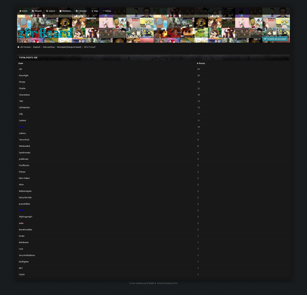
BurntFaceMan (25, 229)
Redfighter (24, 262)
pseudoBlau (24, 204)
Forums (37, 11)
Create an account (276, 39)
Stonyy (22, 82)
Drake (21, 236)
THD (21, 101)
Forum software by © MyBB (142, 283)
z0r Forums (25, 47)
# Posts (201, 63)
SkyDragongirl (25, 216)
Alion (21, 184)
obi (20, 69)
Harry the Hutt (25, 197)
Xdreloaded (24, 146)
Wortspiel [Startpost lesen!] (69, 47)
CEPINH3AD (24, 107)
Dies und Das (49, 47)
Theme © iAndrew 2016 (167, 283)
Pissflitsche (24, 165)
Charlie (22, 88)
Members (66, 11)
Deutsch (36, 47)
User (20, 63)
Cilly (21, 114)
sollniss (22, 133)
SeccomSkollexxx (27, 255)
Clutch (22, 274)
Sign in (257, 39)
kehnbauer (24, 242)
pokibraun (23, 159)
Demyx (22, 172)
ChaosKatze (24, 95)
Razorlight (23, 75)
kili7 (21, 268)
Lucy (21, 249)
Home (24, 11)
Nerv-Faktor (24, 178)
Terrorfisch (24, 139)
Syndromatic (25, 152)
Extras (108, 11)
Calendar (82, 11)
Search (51, 11)
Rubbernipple (25, 191)
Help (96, 11)
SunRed (22, 120)
